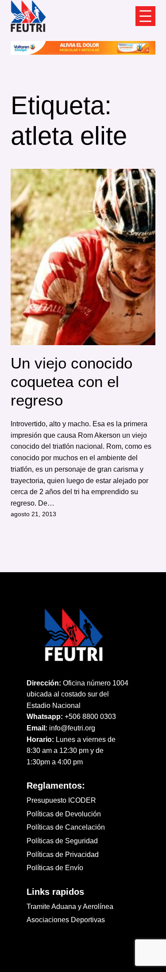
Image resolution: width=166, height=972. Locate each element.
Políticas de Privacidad (63, 854)
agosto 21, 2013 (33, 514)
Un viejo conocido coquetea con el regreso (71, 381)
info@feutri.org (72, 728)
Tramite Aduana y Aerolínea (70, 906)
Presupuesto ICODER (61, 800)
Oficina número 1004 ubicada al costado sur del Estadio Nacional (77, 694)
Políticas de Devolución (64, 814)
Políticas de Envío (55, 867)
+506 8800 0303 (90, 716)
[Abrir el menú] (145, 16)
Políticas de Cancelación (66, 827)
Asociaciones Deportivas (66, 920)
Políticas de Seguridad (62, 841)
